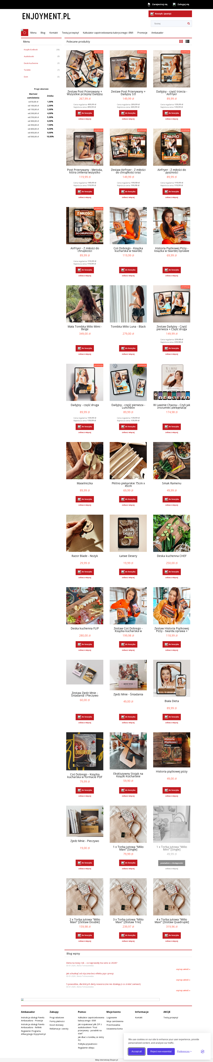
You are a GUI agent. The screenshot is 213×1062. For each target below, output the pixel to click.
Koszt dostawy (56, 1025)
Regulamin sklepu (86, 1047)
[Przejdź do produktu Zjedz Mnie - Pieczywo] (84, 821)
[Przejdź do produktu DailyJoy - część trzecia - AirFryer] (171, 68)
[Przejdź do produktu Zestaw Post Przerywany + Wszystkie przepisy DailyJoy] (84, 68)
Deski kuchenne (31, 63)
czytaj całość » (183, 969)
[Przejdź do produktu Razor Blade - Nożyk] (84, 533)
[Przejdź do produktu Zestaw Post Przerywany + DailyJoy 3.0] (128, 68)
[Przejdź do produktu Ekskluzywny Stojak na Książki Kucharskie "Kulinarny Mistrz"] (128, 750)
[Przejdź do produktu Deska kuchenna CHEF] (171, 533)
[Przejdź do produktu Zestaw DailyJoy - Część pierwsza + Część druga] (171, 303)
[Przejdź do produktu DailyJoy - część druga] (84, 382)
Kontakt (138, 1017)
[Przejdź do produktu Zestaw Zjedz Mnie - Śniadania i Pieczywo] (84, 674)
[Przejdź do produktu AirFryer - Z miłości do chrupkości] (84, 225)
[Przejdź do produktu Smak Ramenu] (171, 460)
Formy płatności (57, 1021)
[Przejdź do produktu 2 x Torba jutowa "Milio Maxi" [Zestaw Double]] (84, 896)
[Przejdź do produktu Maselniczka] (84, 460)
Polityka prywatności (87, 1044)
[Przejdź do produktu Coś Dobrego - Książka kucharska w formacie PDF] (84, 751)
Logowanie (111, 1017)
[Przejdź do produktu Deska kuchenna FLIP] (84, 605)
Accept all (137, 1051)
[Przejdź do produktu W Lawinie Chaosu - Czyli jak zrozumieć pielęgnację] (171, 382)
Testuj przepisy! (170, 1017)
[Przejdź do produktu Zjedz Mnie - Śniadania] (128, 675)
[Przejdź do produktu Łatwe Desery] (128, 533)
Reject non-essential (161, 1051)
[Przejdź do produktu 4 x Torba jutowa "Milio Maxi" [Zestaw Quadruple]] (171, 896)
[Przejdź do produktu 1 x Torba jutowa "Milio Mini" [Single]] (171, 824)
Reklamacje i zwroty (59, 1028)
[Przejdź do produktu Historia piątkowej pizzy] (171, 749)
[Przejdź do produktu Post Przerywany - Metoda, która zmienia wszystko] (84, 147)
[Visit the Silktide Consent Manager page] (202, 1051)
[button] (84, 119)
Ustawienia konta (114, 1028)
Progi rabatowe (57, 1017)
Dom (26, 76)
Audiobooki (29, 56)
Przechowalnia (113, 1025)
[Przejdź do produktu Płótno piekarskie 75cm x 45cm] (128, 460)
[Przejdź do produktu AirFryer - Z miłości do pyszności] (171, 147)
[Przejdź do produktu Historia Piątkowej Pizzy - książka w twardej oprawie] (171, 225)
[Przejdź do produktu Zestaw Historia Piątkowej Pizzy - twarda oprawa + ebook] (171, 605)
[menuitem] (33, 32)
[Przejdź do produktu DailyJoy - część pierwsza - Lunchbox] (128, 382)
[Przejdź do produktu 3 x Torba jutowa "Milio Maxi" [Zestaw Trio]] (128, 896)
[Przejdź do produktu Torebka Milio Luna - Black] (128, 303)
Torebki (27, 70)
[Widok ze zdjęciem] (181, 41)
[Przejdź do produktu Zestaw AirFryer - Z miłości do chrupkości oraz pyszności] (128, 147)
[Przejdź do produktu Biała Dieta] (171, 678)
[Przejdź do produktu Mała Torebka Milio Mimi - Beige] (84, 303)
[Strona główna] (65, 14)
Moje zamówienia (114, 1021)
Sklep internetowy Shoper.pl (106, 1060)
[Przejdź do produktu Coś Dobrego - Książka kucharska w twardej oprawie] (128, 225)
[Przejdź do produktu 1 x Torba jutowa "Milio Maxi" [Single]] (128, 824)
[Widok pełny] (187, 41)
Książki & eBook (31, 49)
